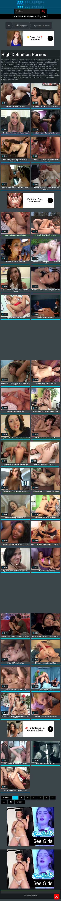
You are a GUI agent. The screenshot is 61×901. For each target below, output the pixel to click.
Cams (45, 16)
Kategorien (29, 16)
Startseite (18, 16)
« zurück (6, 797)
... (4, 802)
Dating (38, 16)
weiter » (20, 802)
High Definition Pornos (41, 26)
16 (11, 802)
